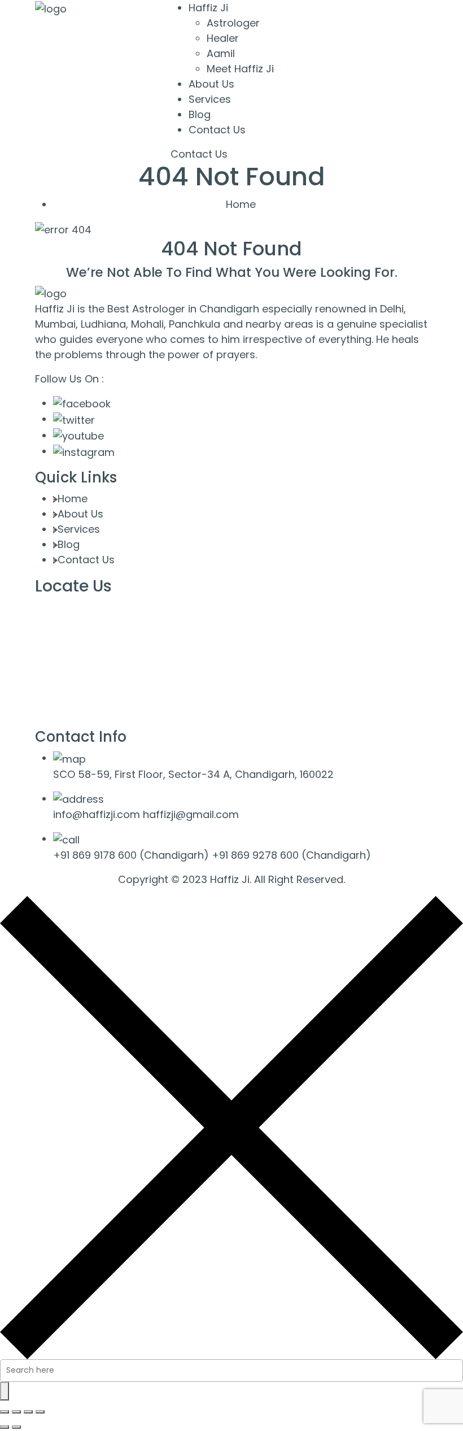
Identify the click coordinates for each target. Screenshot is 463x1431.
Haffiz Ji (208, 8)
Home (241, 204)
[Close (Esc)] (40, 1411)
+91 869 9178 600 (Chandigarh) (131, 855)
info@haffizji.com (96, 814)
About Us (211, 84)
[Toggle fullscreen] (16, 1411)
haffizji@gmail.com (191, 814)
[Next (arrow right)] (16, 1427)
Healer (223, 38)
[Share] (28, 1411)
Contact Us (217, 130)
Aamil (221, 53)
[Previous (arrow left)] (4, 1427)
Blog (200, 114)
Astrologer (233, 23)
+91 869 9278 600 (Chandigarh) (291, 855)
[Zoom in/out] (4, 1411)
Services (210, 99)
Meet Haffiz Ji (240, 69)
